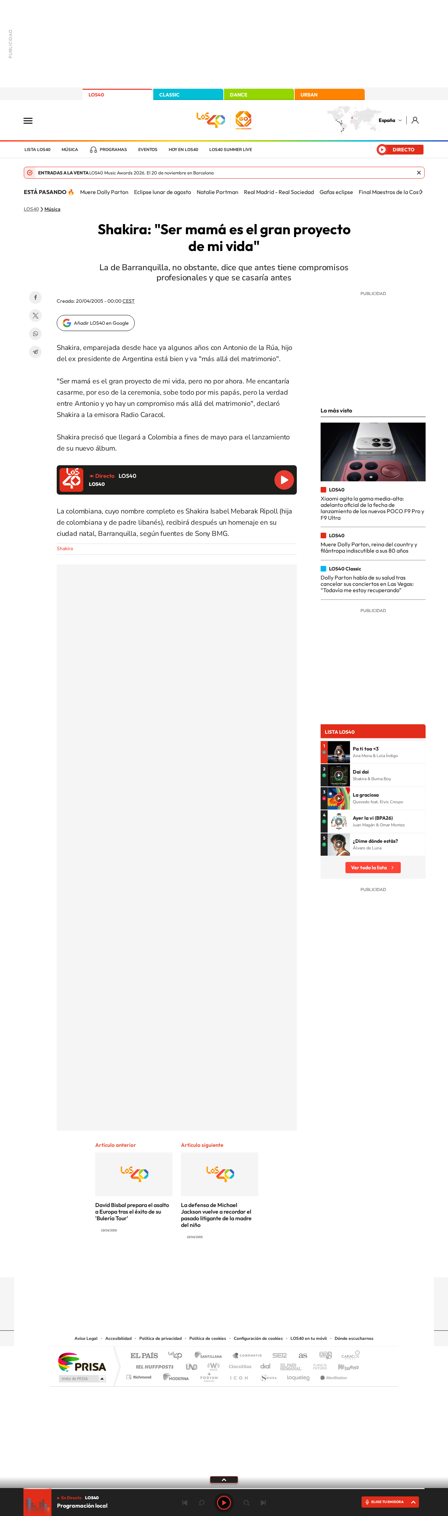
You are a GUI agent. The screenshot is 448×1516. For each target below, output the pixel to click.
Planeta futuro (317, 1364)
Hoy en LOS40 (183, 149)
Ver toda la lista (369, 867)
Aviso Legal (86, 1338)
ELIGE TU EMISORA (387, 1502)
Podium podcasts (209, 1375)
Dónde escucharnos (354, 1338)
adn (323, 1356)
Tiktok (196, 1263)
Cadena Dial (265, 1364)
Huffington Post (153, 1364)
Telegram (35, 352)
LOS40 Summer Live (230, 149)
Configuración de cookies (258, 1338)
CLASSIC (169, 95)
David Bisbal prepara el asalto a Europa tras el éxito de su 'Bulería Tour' (132, 1211)
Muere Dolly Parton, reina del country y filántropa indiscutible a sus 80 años (369, 547)
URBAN (309, 95)
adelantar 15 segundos (246, 1503)
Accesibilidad (118, 1338)
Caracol (348, 1356)
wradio (212, 1364)
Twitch (252, 1263)
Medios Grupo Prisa (82, 1378)
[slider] (224, 1488)
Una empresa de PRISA (82, 1362)
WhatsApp (35, 334)
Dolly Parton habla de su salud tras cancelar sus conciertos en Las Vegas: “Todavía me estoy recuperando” (367, 584)
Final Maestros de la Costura (394, 191)
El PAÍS (144, 1356)
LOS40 (96, 95)
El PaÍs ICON (239, 1375)
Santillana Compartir (247, 1356)
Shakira (65, 548)
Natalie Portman (217, 191)
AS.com (299, 1356)
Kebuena (342, 1364)
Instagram (182, 1263)
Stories (266, 1263)
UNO (192, 1364)
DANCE (238, 95)
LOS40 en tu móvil (308, 1338)
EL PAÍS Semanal (291, 1364)
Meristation (332, 1375)
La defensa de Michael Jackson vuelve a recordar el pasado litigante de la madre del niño (216, 1214)
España (387, 120)
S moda (268, 1375)
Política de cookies (207, 1338)
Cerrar (419, 172)
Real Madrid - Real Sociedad (279, 191)
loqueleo (299, 1375)
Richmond (140, 1375)
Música (70, 149)
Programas (113, 149)
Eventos (148, 149)
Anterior (185, 1503)
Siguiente (263, 1503)
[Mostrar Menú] (32, 120)
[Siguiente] (421, 191)
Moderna (174, 1375)
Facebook (35, 297)
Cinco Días (239, 1364)
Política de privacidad (160, 1338)
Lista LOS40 (37, 149)
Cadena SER (277, 1356)
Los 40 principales (177, 1356)
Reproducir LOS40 (284, 480)
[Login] (416, 120)
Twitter (35, 315)
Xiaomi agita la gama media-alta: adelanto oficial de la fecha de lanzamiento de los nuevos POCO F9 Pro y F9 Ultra (372, 508)
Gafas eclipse (336, 191)
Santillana (210, 1356)
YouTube (210, 1263)
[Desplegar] (224, 1479)
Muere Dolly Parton (104, 191)
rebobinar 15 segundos (201, 1503)
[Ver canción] (339, 752)
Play (224, 1503)
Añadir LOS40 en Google (101, 323)
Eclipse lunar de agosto (162, 191)
